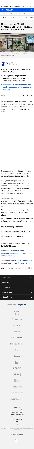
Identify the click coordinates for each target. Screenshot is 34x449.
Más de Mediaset (8, 297)
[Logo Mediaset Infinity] (17, 313)
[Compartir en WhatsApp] (19, 95)
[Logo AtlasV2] (17, 387)
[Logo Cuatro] (17, 325)
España (11, 13)
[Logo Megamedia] (18, 434)
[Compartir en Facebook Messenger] (27, 95)
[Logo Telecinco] (17, 319)
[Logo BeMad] (17, 362)
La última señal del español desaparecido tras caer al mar (17, 6)
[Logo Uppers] (17, 368)
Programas (6, 282)
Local (15, 13)
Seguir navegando (8, 292)
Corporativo (6, 287)
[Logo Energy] (17, 356)
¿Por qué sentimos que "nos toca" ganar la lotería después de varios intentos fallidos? (17, 202)
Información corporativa (17, 409)
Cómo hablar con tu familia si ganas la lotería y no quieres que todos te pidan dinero (15, 212)
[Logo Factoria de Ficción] (17, 344)
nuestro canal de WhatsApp (20, 260)
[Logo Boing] (17, 350)
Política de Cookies (17, 417)
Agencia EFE (9, 63)
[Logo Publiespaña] (17, 393)
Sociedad (22, 13)
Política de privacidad (17, 412)
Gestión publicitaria (17, 419)
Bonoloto (20, 17)
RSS (17, 421)
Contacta (17, 424)
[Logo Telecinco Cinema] (17, 374)
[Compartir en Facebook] (31, 95)
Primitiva (26, 17)
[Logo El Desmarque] (17, 337)
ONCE (31, 17)
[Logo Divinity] (17, 332)
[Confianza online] (17, 442)
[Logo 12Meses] (17, 380)
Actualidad (10, 268)
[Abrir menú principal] (31, 10)
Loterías (4, 18)
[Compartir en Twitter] (23, 95)
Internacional (30, 13)
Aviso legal (17, 407)
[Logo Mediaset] (17, 305)
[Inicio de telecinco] (2, 10)
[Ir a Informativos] (10, 10)
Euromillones (13, 17)
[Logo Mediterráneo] (17, 399)
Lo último (4, 13)
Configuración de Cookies (17, 414)
